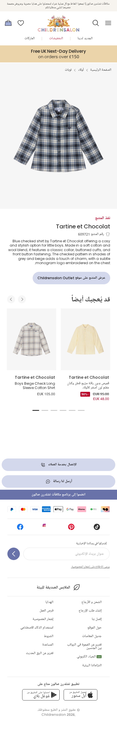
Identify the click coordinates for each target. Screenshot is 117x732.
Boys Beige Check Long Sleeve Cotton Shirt (35, 385)
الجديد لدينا (85, 38)
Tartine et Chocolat (83, 226)
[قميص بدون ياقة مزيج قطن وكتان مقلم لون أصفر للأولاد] (85, 339)
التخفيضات (56, 38)
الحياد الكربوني (89, 656)
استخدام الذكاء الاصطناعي (36, 627)
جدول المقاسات (92, 636)
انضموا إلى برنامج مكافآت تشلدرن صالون (58, 494)
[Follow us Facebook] (20, 528)
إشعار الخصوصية (43, 619)
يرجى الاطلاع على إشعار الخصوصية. (90, 567)
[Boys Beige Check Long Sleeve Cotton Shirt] (31, 339)
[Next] (22, 299)
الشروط (48, 636)
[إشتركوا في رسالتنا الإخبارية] (13, 554)
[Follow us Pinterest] (71, 528)
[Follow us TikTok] (97, 528)
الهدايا (49, 602)
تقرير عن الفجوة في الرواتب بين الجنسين (84, 646)
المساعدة (47, 644)
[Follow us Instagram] (46, 528)
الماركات (29, 38)
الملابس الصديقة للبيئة (53, 587)
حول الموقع (94, 627)
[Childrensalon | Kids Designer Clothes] (58, 21)
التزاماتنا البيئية (92, 665)
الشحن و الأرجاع (92, 602)
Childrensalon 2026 (58, 714)
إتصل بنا (97, 619)
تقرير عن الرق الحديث (39, 653)
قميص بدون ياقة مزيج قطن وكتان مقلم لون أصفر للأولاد (88, 385)
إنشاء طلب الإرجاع (90, 610)
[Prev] (11, 299)
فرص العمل (46, 610)
